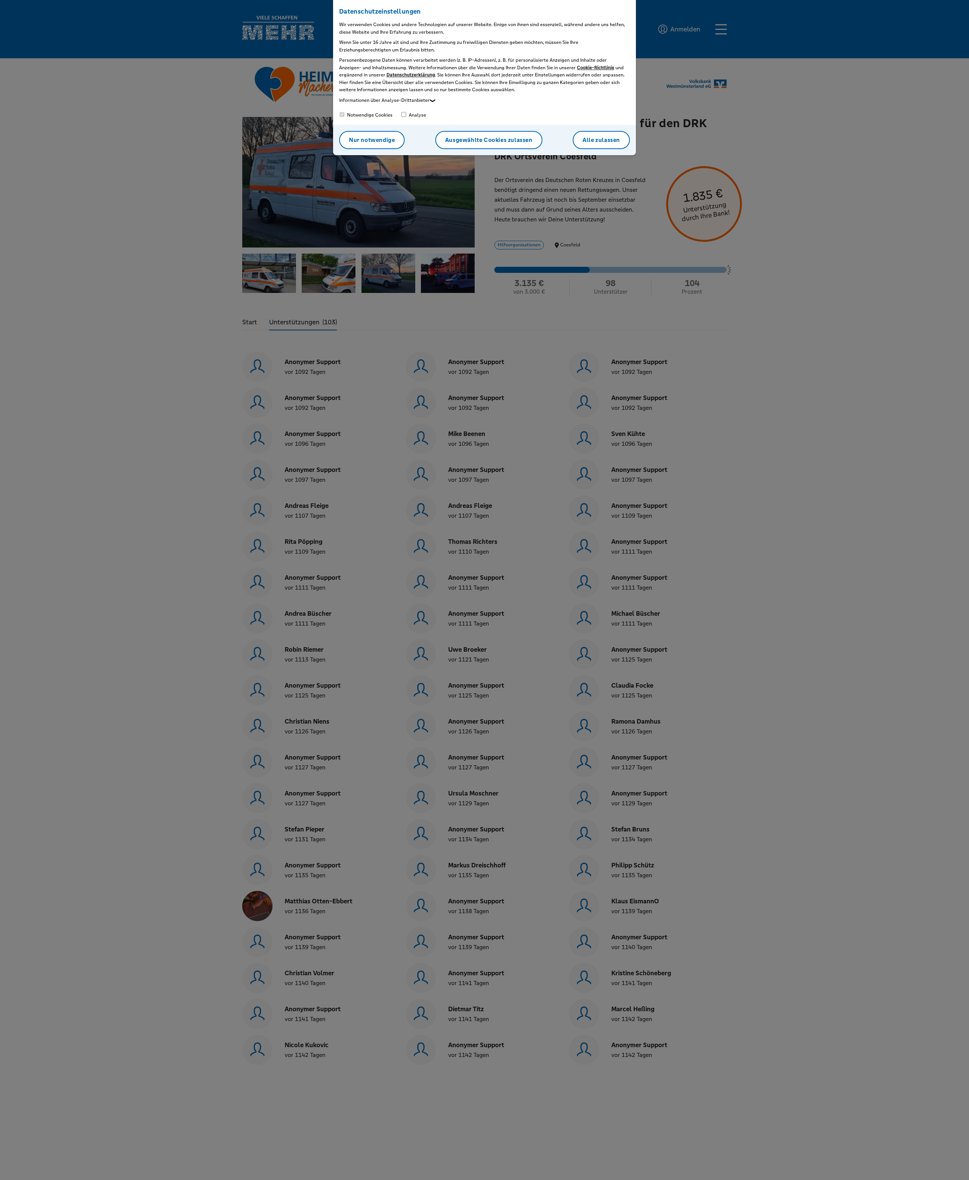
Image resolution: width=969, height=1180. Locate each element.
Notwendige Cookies (369, 115)
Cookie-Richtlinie (595, 68)
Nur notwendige (372, 139)
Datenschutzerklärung (410, 75)
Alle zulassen (601, 139)
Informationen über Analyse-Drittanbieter (384, 100)
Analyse (417, 115)
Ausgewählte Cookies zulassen (489, 139)
